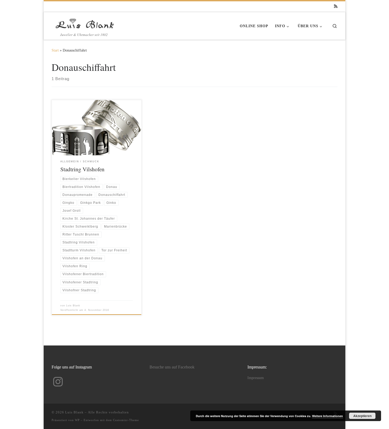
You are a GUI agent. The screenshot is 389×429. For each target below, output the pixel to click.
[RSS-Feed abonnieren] (335, 6)
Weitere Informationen (327, 416)
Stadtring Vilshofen (82, 169)
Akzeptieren (362, 415)
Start (55, 50)
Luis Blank (73, 305)
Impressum (255, 378)
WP (77, 420)
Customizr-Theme (126, 420)
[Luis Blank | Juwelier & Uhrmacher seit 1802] (85, 22)
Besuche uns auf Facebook (172, 367)
